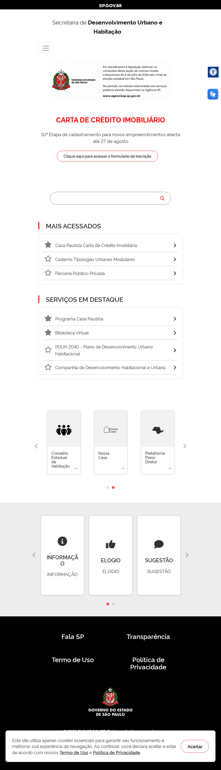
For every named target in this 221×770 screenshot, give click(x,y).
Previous (36, 446)
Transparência (148, 636)
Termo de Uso (73, 659)
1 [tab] (107, 487)
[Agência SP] (122, 96)
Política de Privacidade (148, 663)
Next (184, 446)
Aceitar (195, 746)
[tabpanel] (55, 446)
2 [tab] (113, 487)
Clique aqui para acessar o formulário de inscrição (107, 155)
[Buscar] (162, 198)
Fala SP (72, 636)
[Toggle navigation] (45, 47)
